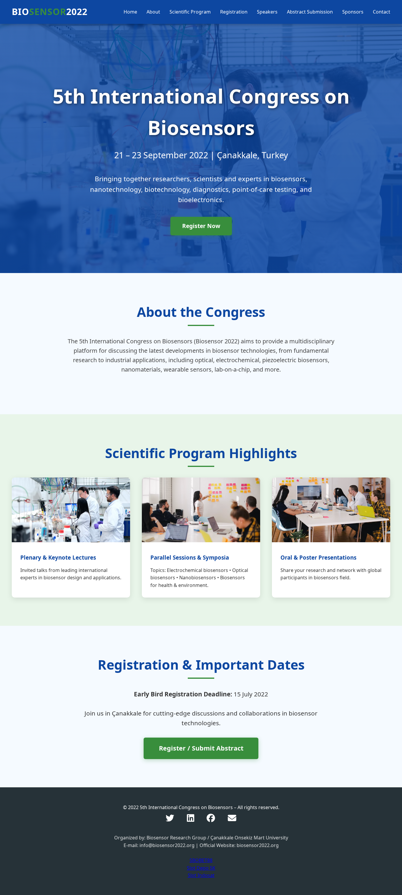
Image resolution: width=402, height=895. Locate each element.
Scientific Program (190, 12)
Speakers (267, 12)
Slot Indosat (201, 875)
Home (130, 12)
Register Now (201, 226)
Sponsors (352, 12)
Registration (233, 12)
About (153, 12)
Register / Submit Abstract (201, 748)
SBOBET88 (201, 860)
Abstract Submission (310, 12)
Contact (381, 12)
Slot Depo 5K (201, 868)
